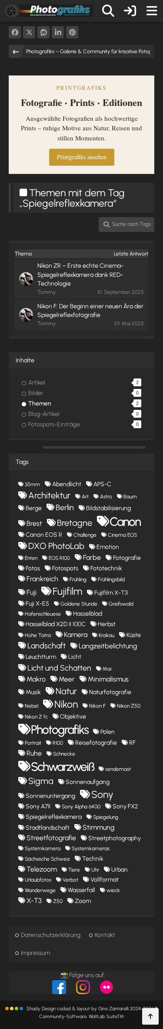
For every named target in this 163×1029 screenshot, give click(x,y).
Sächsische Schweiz (47, 859)
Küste (133, 635)
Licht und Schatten (59, 668)
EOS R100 (59, 558)
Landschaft (46, 646)
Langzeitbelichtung (108, 646)
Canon (125, 521)
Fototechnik (106, 568)
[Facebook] (15, 32)
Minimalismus (108, 679)
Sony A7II (38, 806)
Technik (92, 858)
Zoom (83, 901)
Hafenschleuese (43, 614)
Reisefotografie (96, 742)
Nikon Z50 (128, 706)
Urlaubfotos (38, 880)
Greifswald (121, 604)
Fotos (33, 568)
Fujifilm (67, 591)
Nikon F (97, 706)
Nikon (66, 704)
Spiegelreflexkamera (54, 817)
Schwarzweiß (62, 766)
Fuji (32, 592)
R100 (58, 743)
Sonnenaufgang (88, 782)
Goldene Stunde (78, 604)
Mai (107, 669)
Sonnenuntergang (50, 796)
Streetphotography (114, 838)
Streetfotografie (51, 838)
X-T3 (34, 900)
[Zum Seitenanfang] (150, 1016)
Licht (74, 657)
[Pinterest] (72, 32)
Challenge (84, 535)
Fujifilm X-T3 (111, 592)
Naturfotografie (110, 692)
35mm (32, 484)
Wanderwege (40, 890)
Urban (119, 869)
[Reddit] (43, 32)
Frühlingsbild (111, 579)
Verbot (70, 880)
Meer (67, 679)
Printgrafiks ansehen (81, 157)
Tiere (74, 870)
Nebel (31, 706)
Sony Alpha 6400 (81, 807)
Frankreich (42, 579)
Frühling (78, 579)
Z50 (58, 901)
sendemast (118, 769)
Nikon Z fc (36, 717)
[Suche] (108, 11)
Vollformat (104, 879)
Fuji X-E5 (37, 603)
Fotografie (127, 558)
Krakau (106, 635)
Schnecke (64, 754)
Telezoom (42, 869)
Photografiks (59, 729)
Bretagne (74, 523)
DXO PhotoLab (56, 546)
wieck (113, 890)
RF (132, 742)
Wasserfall (81, 890)
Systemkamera (42, 848)
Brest (34, 523)
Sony (102, 794)
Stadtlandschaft (48, 827)
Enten (31, 558)
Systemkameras (91, 848)
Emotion (107, 547)
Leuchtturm (41, 657)
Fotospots (65, 568)
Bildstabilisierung (108, 508)
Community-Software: (81, 1016)
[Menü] (151, 11)
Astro (106, 497)
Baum (130, 497)
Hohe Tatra (38, 635)
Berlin (65, 507)
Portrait (33, 743)
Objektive (73, 716)
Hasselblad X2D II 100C (56, 624)
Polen (107, 732)
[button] (58, 32)
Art (85, 497)
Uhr (95, 870)
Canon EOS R (44, 534)
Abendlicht (66, 484)
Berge (34, 508)
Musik (33, 692)
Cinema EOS (122, 535)
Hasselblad (87, 613)
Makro (36, 679)
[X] (29, 32)
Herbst (107, 624)
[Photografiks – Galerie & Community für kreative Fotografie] (49, 10)
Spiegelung (105, 817)
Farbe (92, 557)
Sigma (40, 781)
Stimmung (98, 827)
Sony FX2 (125, 806)
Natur (66, 691)
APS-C (102, 484)
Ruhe (34, 753)
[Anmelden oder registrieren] (130, 11)
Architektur (49, 495)
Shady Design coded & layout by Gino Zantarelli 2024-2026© (92, 1009)
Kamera (75, 634)
